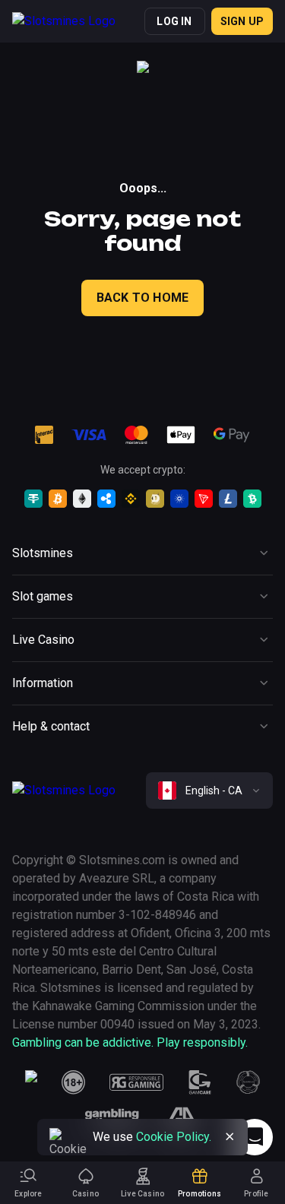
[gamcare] (200, 1082)
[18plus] (74, 1082)
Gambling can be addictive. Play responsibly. (130, 1042)
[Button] (229, 1137)
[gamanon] (248, 1082)
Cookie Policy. (173, 1137)
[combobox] (209, 790)
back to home (142, 297)
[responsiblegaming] (136, 1082)
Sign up (242, 21)
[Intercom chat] (254, 1137)
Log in (174, 21)
